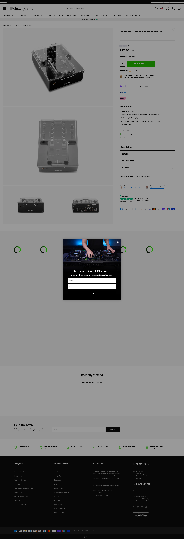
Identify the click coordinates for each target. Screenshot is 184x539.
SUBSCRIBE (92, 293)
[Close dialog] (118, 242)
